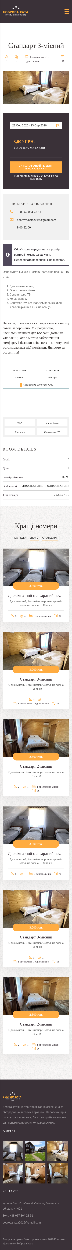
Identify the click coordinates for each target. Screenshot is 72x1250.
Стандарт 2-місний (36, 766)
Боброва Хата (24, 1243)
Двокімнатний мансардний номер (36, 595)
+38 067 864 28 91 (29, 212)
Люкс (34, 537)
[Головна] (16, 11)
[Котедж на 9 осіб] (35, 1151)
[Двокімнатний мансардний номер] (13, 1151)
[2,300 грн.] (36, 737)
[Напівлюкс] (35, 1173)
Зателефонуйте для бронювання (36, 167)
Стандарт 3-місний (36, 679)
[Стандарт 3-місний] (57, 1151)
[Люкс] (13, 1173)
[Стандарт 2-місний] (57, 1173)
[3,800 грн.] (36, 567)
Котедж (20, 537)
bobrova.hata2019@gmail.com (36, 220)
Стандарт (61, 495)
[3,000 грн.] (36, 650)
